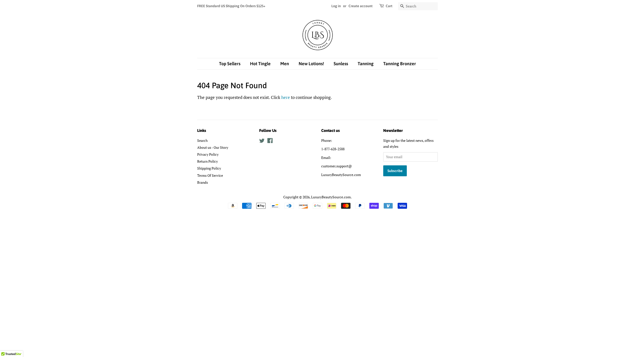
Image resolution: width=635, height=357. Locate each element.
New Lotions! (311, 63)
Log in (336, 6)
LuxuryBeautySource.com (331, 197)
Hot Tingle (260, 63)
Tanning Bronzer (399, 63)
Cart (389, 6)
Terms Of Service (210, 175)
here (285, 97)
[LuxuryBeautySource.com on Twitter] (262, 141)
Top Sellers (229, 63)
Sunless (341, 63)
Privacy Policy (208, 154)
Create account (361, 6)
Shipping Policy (209, 168)
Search (202, 140)
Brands (202, 182)
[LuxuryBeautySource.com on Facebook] (270, 141)
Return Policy (207, 161)
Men (284, 63)
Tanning (366, 63)
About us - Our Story (212, 147)
